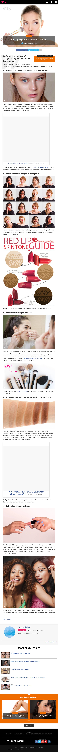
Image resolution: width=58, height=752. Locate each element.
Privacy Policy (40, 747)
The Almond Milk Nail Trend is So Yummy (21, 685)
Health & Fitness (45, 734)
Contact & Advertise (23, 747)
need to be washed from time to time (33, 358)
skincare (29, 36)
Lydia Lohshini (28, 43)
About (16, 747)
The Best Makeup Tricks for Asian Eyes (20, 653)
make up (12, 652)
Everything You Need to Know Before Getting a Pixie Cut (25, 661)
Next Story (29, 725)
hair (11, 660)
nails (12, 684)
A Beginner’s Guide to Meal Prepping (20, 669)
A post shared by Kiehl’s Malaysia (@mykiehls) (18, 163)
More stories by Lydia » (51, 642)
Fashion (9, 734)
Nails (28, 734)
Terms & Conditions (32, 747)
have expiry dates (23, 391)
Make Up (21, 734)
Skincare (34, 734)
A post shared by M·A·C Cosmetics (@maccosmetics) (26, 493)
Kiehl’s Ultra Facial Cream (41, 167)
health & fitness (14, 668)
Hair (15, 734)
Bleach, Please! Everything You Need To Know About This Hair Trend (28, 677)
